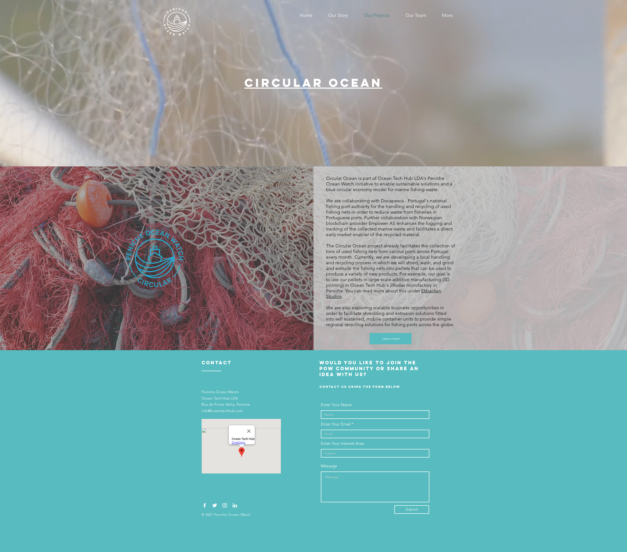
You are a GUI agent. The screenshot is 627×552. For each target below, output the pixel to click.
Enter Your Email (336, 424)
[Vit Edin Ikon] (235, 505)
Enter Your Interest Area (342, 443)
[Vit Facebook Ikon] (205, 505)
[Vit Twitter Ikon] (215, 505)
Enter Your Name (336, 405)
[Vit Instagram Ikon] (225, 505)
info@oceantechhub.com (222, 410)
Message (329, 466)
